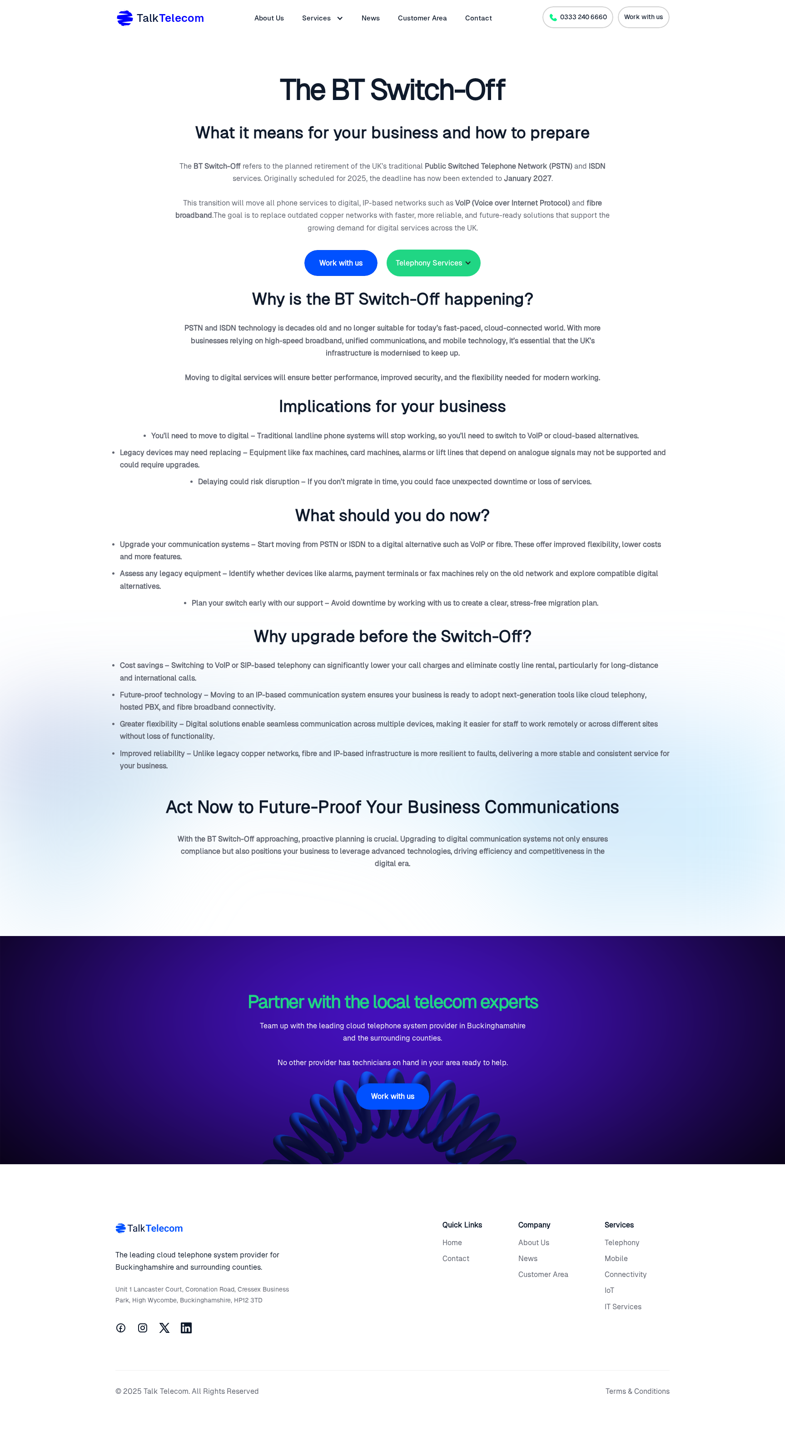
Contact (478, 18)
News (371, 18)
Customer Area (422, 18)
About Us (269, 18)
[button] (322, 18)
